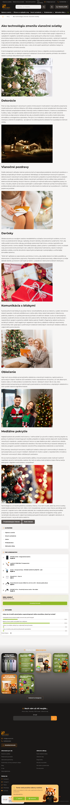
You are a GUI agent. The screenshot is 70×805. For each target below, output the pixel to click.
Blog (2, 765)
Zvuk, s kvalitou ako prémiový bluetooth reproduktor (17, 629)
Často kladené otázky (42, 753)
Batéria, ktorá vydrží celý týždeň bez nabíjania (15, 621)
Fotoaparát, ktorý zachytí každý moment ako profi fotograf (18, 617)
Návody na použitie (41, 762)
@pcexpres (41, 650)
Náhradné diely (10, 546)
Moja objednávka (5, 771)
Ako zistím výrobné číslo (43, 765)
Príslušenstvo (9, 542)
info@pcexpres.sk (8, 738)
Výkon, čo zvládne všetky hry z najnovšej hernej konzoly (17, 625)
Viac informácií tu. (18, 794)
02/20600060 (7, 741)
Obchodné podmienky (31, 1)
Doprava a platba (7, 1)
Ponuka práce (40, 768)
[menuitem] (6, 12)
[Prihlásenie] (52, 7)
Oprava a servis (10, 532)
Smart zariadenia (10, 536)
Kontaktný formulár (35, 603)
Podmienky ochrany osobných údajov (11, 762)
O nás (2, 768)
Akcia (7, 539)
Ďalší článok (28, 522)
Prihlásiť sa (54, 718)
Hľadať (44, 7)
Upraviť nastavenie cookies (62, 801)
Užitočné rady (40, 756)
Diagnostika (40, 759)
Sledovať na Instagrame (35, 698)
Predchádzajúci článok (11, 522)
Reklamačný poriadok (18, 1)
